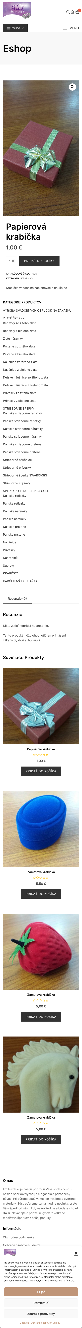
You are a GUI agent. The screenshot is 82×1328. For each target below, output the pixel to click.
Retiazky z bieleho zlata (19, 331)
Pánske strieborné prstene (22, 452)
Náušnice (9, 542)
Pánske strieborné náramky (22, 436)
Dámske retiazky (14, 496)
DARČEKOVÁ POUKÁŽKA (20, 581)
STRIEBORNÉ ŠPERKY (18, 408)
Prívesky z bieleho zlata (19, 401)
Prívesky (9, 550)
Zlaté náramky (13, 338)
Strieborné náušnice (17, 460)
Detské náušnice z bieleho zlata (25, 385)
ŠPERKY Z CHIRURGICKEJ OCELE (27, 491)
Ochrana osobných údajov (45, 1322)
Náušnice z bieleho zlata (20, 370)
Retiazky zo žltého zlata (19, 323)
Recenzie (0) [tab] (17, 598)
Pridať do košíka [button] (41, 771)
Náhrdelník (10, 558)
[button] (76, 1253)
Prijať (41, 1292)
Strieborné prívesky (17, 467)
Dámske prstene (14, 527)
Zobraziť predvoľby (41, 1314)
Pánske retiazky (14, 503)
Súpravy (9, 565)
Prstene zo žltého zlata (19, 346)
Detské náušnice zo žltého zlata (25, 377)
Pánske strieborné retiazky (22, 421)
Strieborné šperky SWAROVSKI (25, 475)
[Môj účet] (72, 12)
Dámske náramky (15, 511)
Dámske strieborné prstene (22, 444)
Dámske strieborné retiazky (22, 413)
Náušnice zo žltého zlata (20, 362)
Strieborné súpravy (16, 483)
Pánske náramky (14, 519)
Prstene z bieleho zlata (19, 354)
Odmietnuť (41, 1303)
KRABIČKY (27, 278)
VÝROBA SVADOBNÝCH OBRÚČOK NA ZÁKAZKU (37, 310)
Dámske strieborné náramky (23, 429)
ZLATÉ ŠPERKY (13, 318)
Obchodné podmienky (18, 1237)
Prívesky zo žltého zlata (19, 393)
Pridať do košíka (39, 261)
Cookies (24, 1322)
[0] (77, 12)
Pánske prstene (14, 534)
